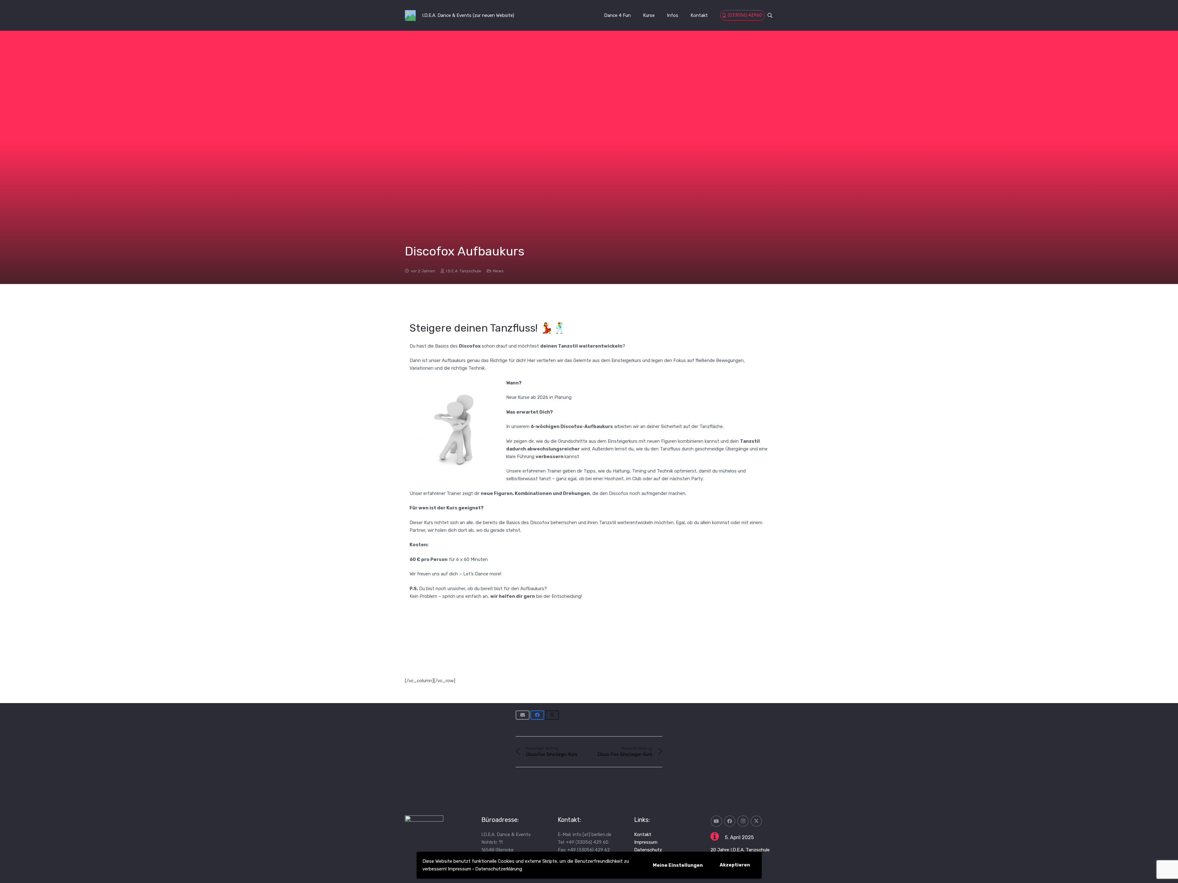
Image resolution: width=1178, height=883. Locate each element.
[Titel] (410, 15)
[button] (770, 15)
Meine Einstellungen (678, 865)
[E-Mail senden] (522, 715)
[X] (756, 821)
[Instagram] (743, 821)
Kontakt (642, 834)
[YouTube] (716, 821)
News (498, 270)
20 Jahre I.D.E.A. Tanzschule (740, 850)
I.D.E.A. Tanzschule (463, 270)
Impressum (459, 869)
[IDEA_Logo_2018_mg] (436, 838)
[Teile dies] (537, 715)
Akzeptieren (735, 865)
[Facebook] (730, 821)
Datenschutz (648, 850)
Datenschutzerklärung (498, 869)
